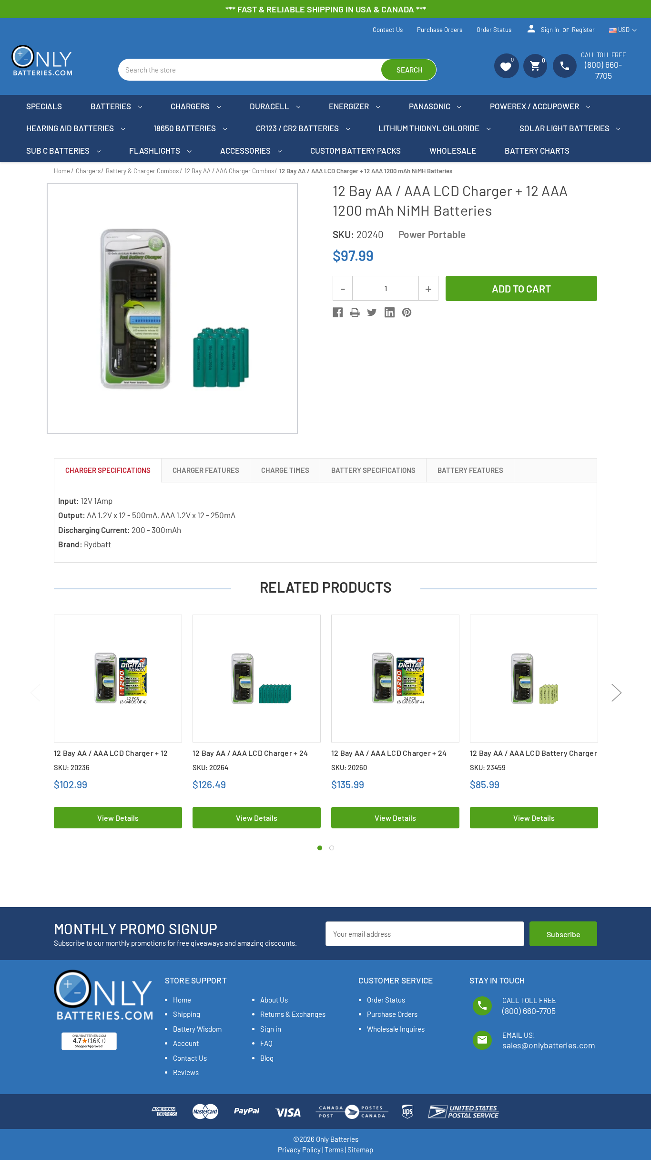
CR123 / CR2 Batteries (298, 128)
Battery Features (470, 470)
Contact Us (388, 29)
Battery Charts (537, 150)
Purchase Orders (439, 29)
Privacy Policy (299, 1149)
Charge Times (285, 470)
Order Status (494, 29)
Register (583, 29)
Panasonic (430, 106)
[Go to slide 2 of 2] (331, 848)
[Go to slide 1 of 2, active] (319, 848)
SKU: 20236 (72, 767)
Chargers (191, 106)
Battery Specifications (373, 470)
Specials (44, 106)
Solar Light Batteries (565, 128)
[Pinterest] (407, 312)
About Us (274, 999)
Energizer (349, 106)
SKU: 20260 (349, 767)
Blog (267, 1058)
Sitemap (360, 1149)
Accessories (246, 150)
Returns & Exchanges (293, 1014)
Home (182, 999)
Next (616, 692)
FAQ (266, 1043)
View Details (118, 817)
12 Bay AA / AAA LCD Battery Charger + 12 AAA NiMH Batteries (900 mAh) (533, 757)
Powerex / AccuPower (535, 106)
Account (186, 1043)
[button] (506, 65)
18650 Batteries (185, 128)
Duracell (270, 106)
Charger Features (206, 470)
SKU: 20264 (210, 767)
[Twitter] (372, 312)
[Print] (355, 312)
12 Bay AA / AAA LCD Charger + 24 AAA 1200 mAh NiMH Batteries (250, 757)
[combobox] (277, 70)
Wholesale (452, 150)
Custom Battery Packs (355, 150)
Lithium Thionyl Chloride (429, 128)
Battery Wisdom (197, 1028)
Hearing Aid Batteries (70, 128)
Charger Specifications (108, 470)
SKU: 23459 (488, 767)
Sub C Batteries (58, 150)
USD (624, 29)
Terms (334, 1149)
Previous (34, 692)
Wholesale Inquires (396, 1028)
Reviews (186, 1072)
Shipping (186, 1014)
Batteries (111, 106)
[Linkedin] (390, 312)
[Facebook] (338, 312)
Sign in (542, 28)
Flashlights (155, 150)
